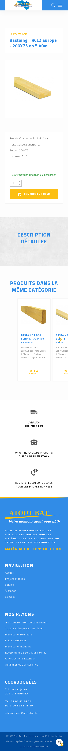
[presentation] (7, 339)
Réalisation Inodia (52, 736)
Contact (10, 596)
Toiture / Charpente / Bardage (24, 628)
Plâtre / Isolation (15, 640)
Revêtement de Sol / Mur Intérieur (26, 652)
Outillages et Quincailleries (21, 664)
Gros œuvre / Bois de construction (26, 622)
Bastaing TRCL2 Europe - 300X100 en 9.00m (32, 338)
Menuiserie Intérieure (18, 646)
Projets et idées (15, 578)
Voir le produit (34, 372)
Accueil (9, 572)
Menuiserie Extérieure (18, 634)
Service (9, 584)
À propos (10, 590)
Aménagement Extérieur (20, 658)
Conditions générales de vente (38, 741)
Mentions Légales (14, 741)
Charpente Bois (18, 34)
